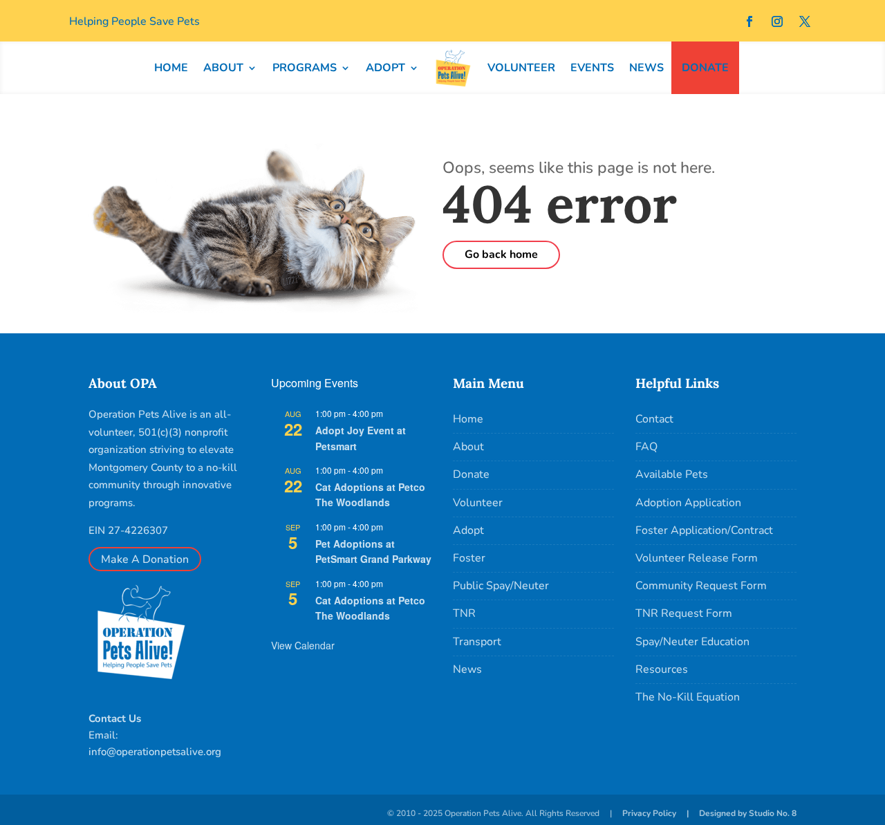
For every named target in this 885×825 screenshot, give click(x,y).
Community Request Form (701, 585)
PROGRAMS (304, 67)
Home (468, 419)
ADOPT (385, 67)
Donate (471, 474)
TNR (464, 613)
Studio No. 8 (772, 813)
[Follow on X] (805, 21)
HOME (171, 67)
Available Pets (671, 474)
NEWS (646, 67)
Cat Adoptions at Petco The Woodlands (370, 495)
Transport (477, 641)
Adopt (468, 530)
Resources (661, 669)
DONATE (705, 67)
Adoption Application (688, 502)
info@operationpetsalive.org (154, 752)
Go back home (501, 254)
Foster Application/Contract (704, 530)
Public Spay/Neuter (501, 585)
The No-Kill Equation (687, 697)
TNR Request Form (683, 613)
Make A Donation (145, 559)
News (467, 669)
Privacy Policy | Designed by (685, 813)
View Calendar (303, 645)
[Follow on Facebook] (749, 21)
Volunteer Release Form (696, 558)
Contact (654, 419)
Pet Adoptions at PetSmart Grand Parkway (373, 551)
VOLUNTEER (521, 67)
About (468, 446)
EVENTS (592, 67)
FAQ (646, 446)
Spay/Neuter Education (692, 641)
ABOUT (223, 67)
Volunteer (478, 502)
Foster (469, 558)
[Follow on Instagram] (777, 21)
